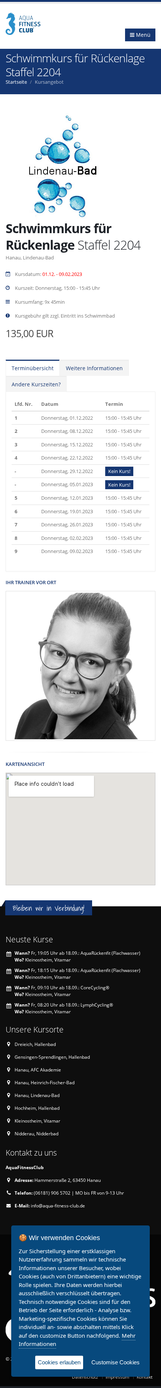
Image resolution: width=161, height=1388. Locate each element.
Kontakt (144, 1377)
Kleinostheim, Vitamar (37, 1121)
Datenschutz (85, 1377)
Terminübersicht (33, 368)
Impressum (117, 1377)
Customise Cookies (115, 1362)
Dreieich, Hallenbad (35, 1044)
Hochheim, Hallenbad (37, 1108)
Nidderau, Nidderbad (36, 1133)
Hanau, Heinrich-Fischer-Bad (45, 1082)
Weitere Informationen (94, 368)
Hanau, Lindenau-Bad (37, 1095)
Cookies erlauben (59, 1362)
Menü (142, 34)
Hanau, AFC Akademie (38, 1070)
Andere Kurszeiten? (36, 384)
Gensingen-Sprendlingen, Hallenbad (52, 1057)
